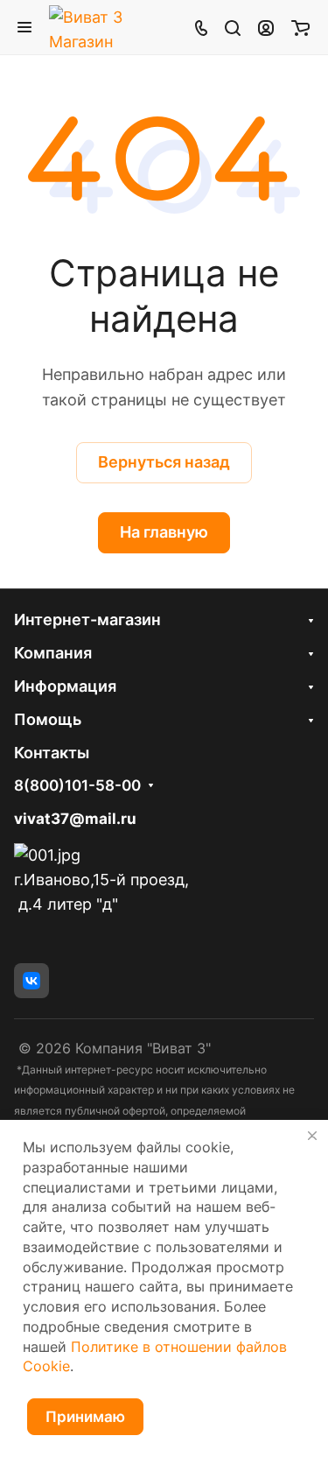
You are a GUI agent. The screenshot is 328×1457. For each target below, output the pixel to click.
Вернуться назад (164, 462)
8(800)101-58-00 (77, 786)
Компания (53, 653)
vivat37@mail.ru (75, 818)
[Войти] (266, 27)
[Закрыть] (312, 1135)
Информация (65, 686)
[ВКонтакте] (31, 980)
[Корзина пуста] (300, 27)
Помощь (47, 719)
